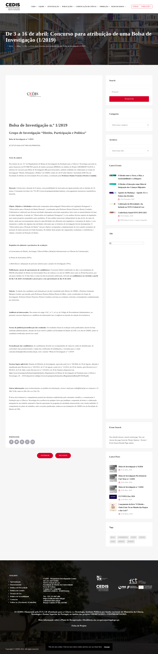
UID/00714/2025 (98, 614)
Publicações (67, 6)
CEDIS (33, 6)
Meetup (121, 541)
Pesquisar (129, 99)
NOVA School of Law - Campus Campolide (133, 220)
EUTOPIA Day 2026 (127, 496)
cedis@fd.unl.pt (79, 388)
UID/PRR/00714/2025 (116, 614)
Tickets (130, 541)
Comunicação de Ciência (86, 6)
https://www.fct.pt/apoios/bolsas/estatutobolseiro (26, 373)
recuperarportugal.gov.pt (108, 620)
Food (113, 541)
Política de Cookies (17, 591)
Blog (19, 46)
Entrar (135, 6)
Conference (123, 537)
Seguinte (63, 455)
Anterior (45, 455)
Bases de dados (117, 6)
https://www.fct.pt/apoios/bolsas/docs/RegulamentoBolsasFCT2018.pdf (62, 376)
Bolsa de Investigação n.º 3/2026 (131, 487)
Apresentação (15, 582)
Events (142, 537)
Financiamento (15, 585)
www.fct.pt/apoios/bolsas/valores (52, 191)
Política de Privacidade (19, 588)
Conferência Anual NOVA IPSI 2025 (132, 213)
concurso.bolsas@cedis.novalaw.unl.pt (23, 352)
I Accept (107, 647)
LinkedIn (32, 602)
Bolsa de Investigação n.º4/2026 (131, 467)
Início (11, 46)
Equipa (41, 6)
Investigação (53, 6)
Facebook (22, 602)
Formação (104, 6)
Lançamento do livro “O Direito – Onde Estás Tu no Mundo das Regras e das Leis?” (133, 507)
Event (133, 537)
